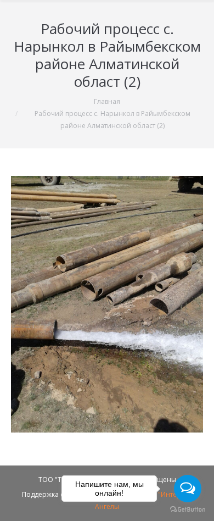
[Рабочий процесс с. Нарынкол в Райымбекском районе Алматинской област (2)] (107, 304)
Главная (107, 101)
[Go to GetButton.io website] (187, 509)
